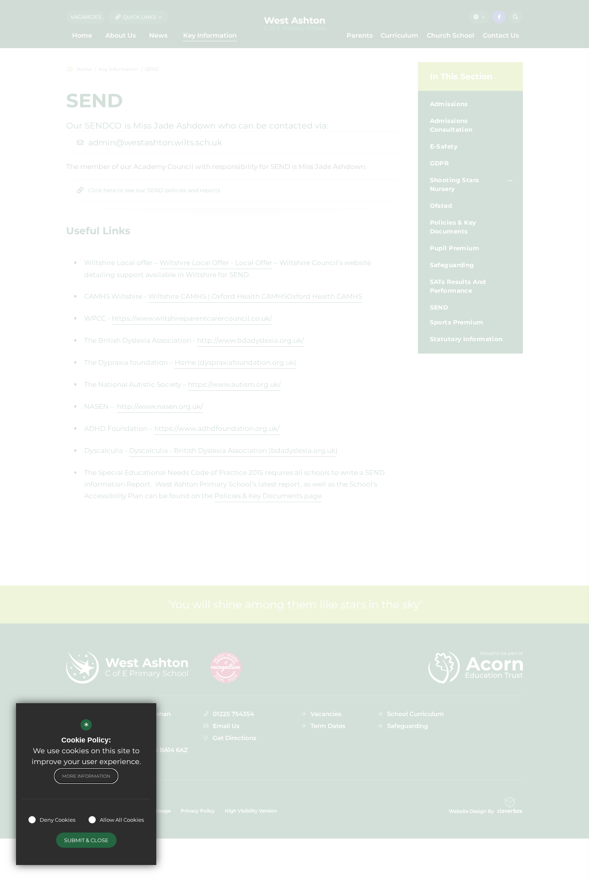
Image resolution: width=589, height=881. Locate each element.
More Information (86, 776)
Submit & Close (86, 840)
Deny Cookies (57, 820)
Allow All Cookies (122, 820)
